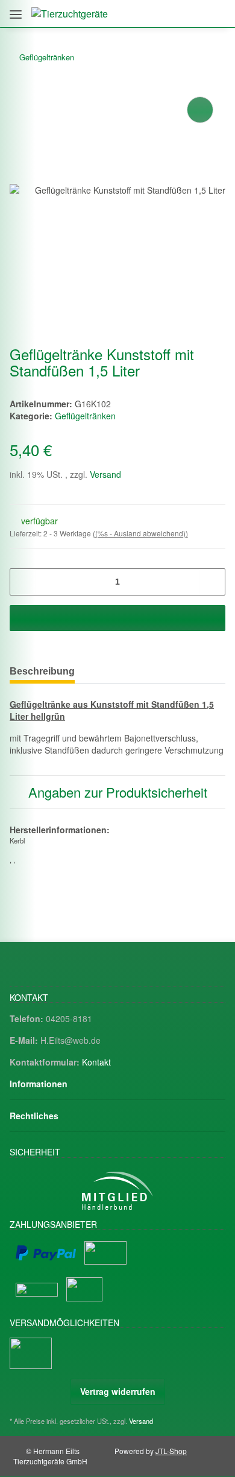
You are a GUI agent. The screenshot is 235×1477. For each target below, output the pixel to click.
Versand (105, 474)
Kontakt (96, 1062)
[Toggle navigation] (16, 9)
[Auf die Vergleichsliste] (200, 110)
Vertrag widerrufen (117, 1391)
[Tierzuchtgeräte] (69, 13)
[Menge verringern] (23, 582)
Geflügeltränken (85, 416)
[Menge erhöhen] (212, 582)
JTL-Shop (171, 1451)
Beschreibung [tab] (42, 671)
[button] (163, 13)
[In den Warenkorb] (117, 618)
